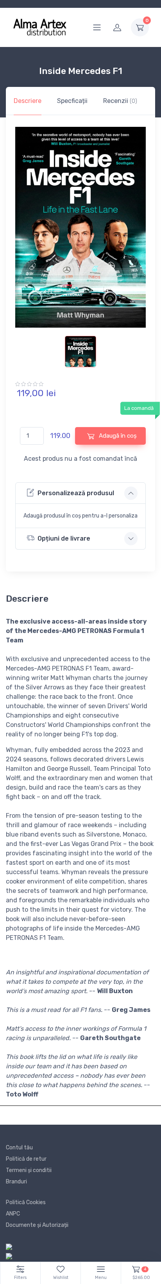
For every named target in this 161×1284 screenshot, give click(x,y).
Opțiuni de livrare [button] (64, 538)
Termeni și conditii (29, 1170)
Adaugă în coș (117, 435)
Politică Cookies (26, 1202)
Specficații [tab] (72, 101)
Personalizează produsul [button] (76, 493)
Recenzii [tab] (120, 101)
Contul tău (19, 1147)
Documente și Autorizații (37, 1225)
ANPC (13, 1213)
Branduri (16, 1181)
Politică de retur (26, 1159)
